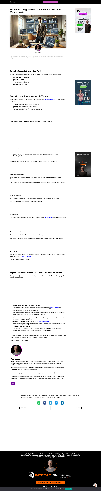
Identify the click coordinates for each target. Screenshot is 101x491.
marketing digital (54, 307)
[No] (98, 488)
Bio (13, 383)
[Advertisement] (38, 134)
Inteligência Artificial (43, 321)
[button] (38, 403)
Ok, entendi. (68, 488)
